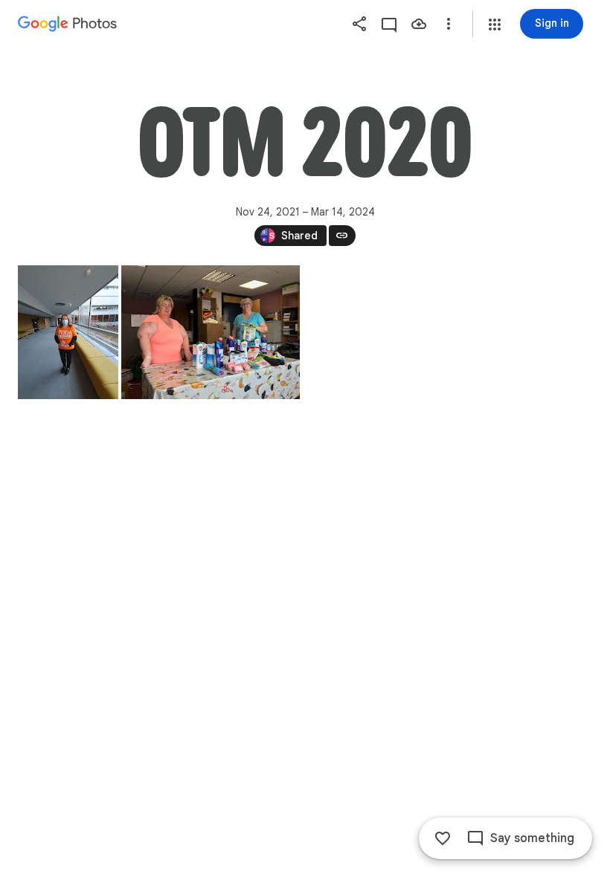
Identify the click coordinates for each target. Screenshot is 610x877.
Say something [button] (532, 838)
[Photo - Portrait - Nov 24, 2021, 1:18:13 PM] (68, 332)
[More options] (448, 24)
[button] (495, 24)
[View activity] (389, 24)
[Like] (443, 838)
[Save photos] (419, 24)
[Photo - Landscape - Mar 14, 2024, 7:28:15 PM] (210, 332)
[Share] (359, 24)
